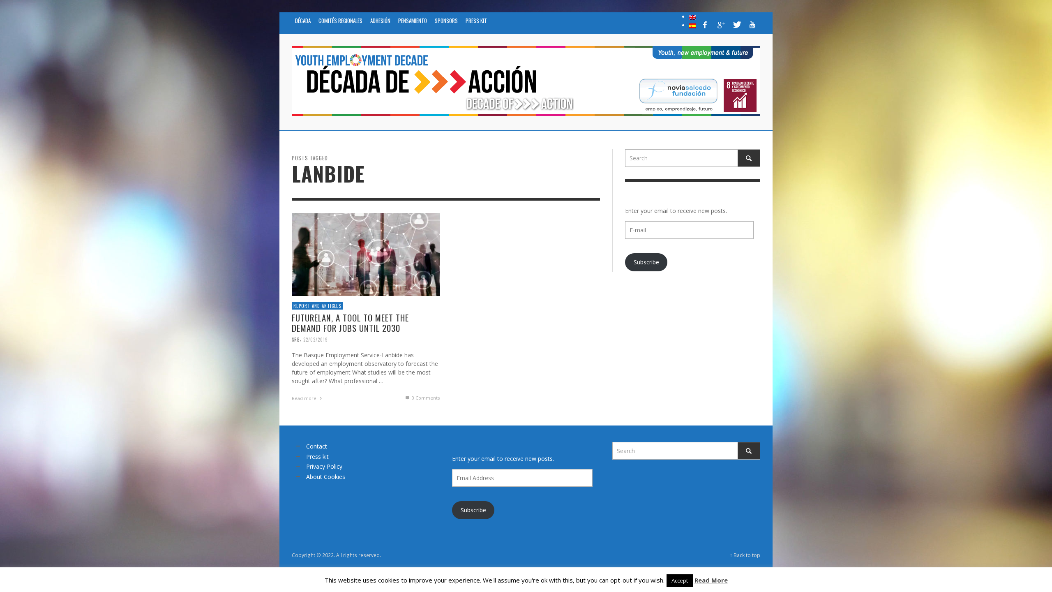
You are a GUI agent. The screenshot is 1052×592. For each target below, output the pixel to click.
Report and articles (317, 305)
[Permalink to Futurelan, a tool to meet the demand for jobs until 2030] (366, 253)
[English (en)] (692, 16)
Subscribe (646, 262)
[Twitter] (736, 24)
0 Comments (425, 398)
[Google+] (721, 24)
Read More (711, 580)
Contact (316, 446)
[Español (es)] (692, 25)
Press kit (317, 456)
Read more (305, 398)
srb (296, 339)
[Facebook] (705, 24)
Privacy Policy (324, 466)
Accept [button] (679, 580)
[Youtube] (752, 24)
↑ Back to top (745, 555)
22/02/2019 (315, 339)
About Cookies (325, 477)
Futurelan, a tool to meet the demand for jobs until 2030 (350, 322)
